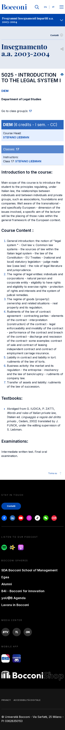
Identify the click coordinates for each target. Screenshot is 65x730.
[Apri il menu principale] (61, 7)
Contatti (54, 35)
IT (53, 7)
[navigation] (32, 20)
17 (30, 111)
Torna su (52, 473)
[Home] (14, 7)
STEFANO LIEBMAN (16, 137)
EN (45, 7)
